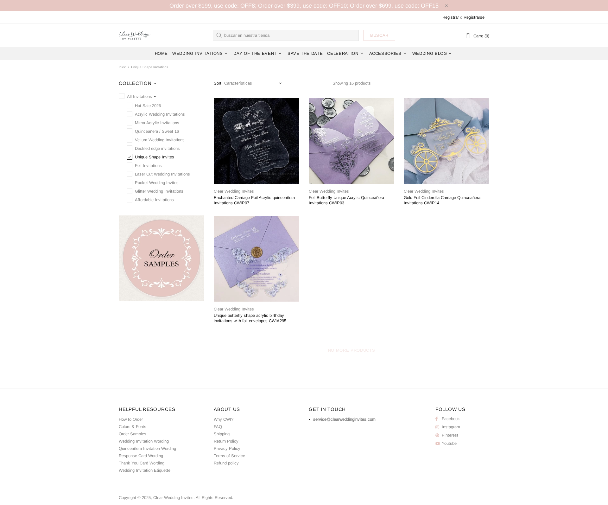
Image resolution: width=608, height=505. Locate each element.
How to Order (131, 419)
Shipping (222, 433)
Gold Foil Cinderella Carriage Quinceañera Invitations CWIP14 (442, 200)
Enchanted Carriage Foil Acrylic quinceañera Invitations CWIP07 (254, 200)
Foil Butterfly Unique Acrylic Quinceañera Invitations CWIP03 (346, 200)
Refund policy (226, 463)
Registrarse (474, 17)
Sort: (218, 83)
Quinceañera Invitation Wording (147, 448)
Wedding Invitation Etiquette (144, 470)
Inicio (122, 67)
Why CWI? (223, 419)
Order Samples (132, 433)
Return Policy (226, 441)
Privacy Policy (227, 448)
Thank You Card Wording (141, 463)
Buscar (379, 35)
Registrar (450, 17)
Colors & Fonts (132, 426)
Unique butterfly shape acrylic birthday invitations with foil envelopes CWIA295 (250, 318)
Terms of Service (229, 455)
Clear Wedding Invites (134, 35)
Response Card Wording (141, 455)
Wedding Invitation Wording (144, 441)
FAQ (218, 426)
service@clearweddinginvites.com (344, 419)
